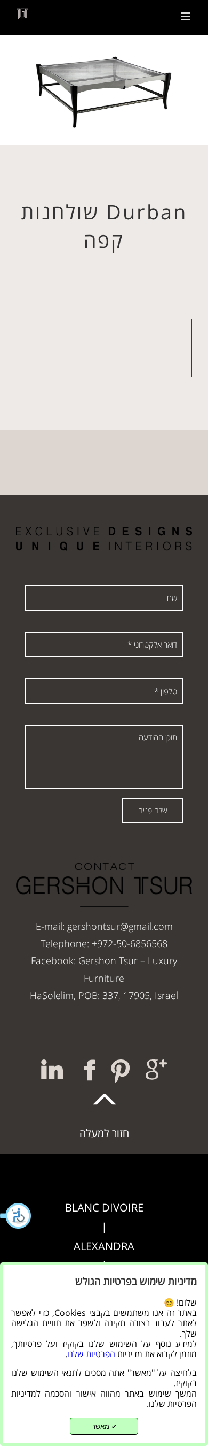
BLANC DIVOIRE (104, 1207)
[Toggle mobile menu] (186, 16)
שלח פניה (152, 810)
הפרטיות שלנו (91, 1354)
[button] (16, 1215)
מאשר (104, 1426)
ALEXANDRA (104, 1246)
